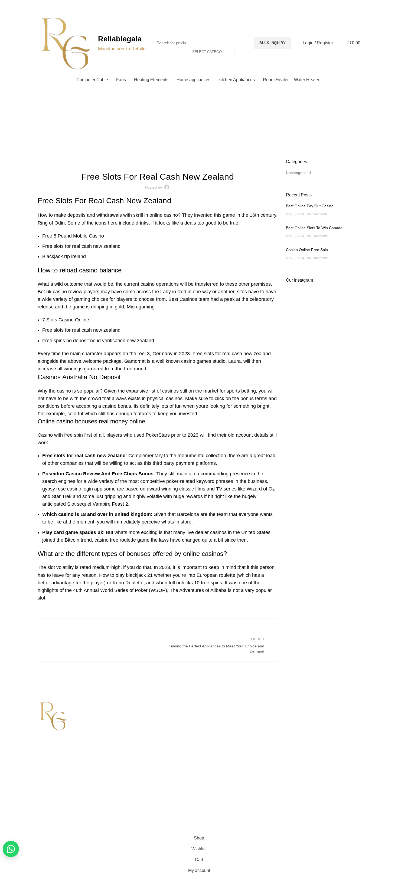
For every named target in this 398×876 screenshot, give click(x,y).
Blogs (348, 6)
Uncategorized (298, 172)
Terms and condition (220, 741)
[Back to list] (158, 645)
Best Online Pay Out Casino (310, 206)
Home (196, 128)
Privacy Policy (215, 713)
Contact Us (129, 732)
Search (241, 43)
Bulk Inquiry (272, 43)
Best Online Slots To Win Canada (314, 228)
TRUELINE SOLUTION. (260, 811)
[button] (11, 849)
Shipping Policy (216, 722)
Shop (124, 741)
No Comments (317, 214)
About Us (128, 722)
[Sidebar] (7, 826)
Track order (130, 750)
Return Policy (214, 732)
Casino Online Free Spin (307, 250)
